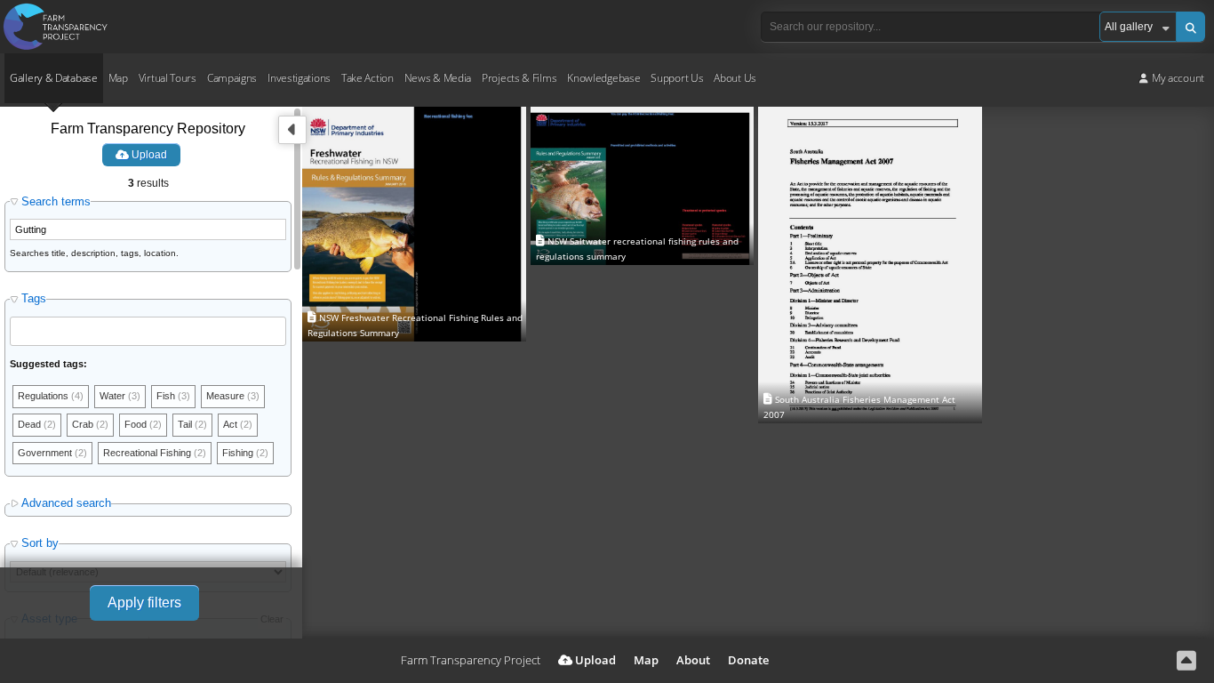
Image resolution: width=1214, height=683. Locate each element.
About (693, 660)
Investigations (299, 77)
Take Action (367, 77)
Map (118, 77)
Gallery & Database (54, 77)
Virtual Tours (167, 77)
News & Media (437, 77)
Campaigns (232, 77)
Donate (748, 660)
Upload (148, 155)
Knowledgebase (603, 77)
